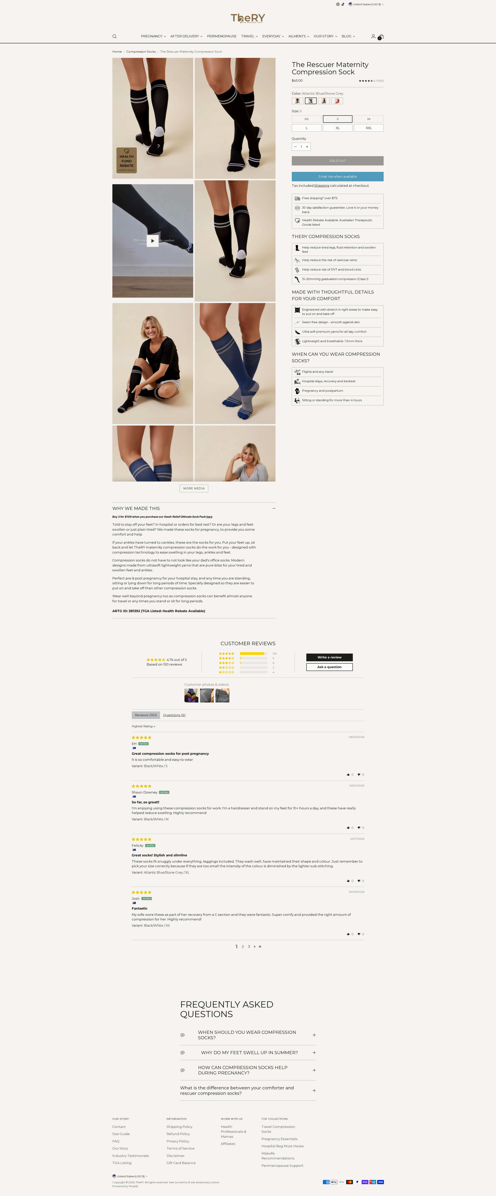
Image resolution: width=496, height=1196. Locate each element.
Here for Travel (248, 630)
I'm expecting (248, 589)
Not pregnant (248, 616)
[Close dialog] (293, 554)
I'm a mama (248, 603)
